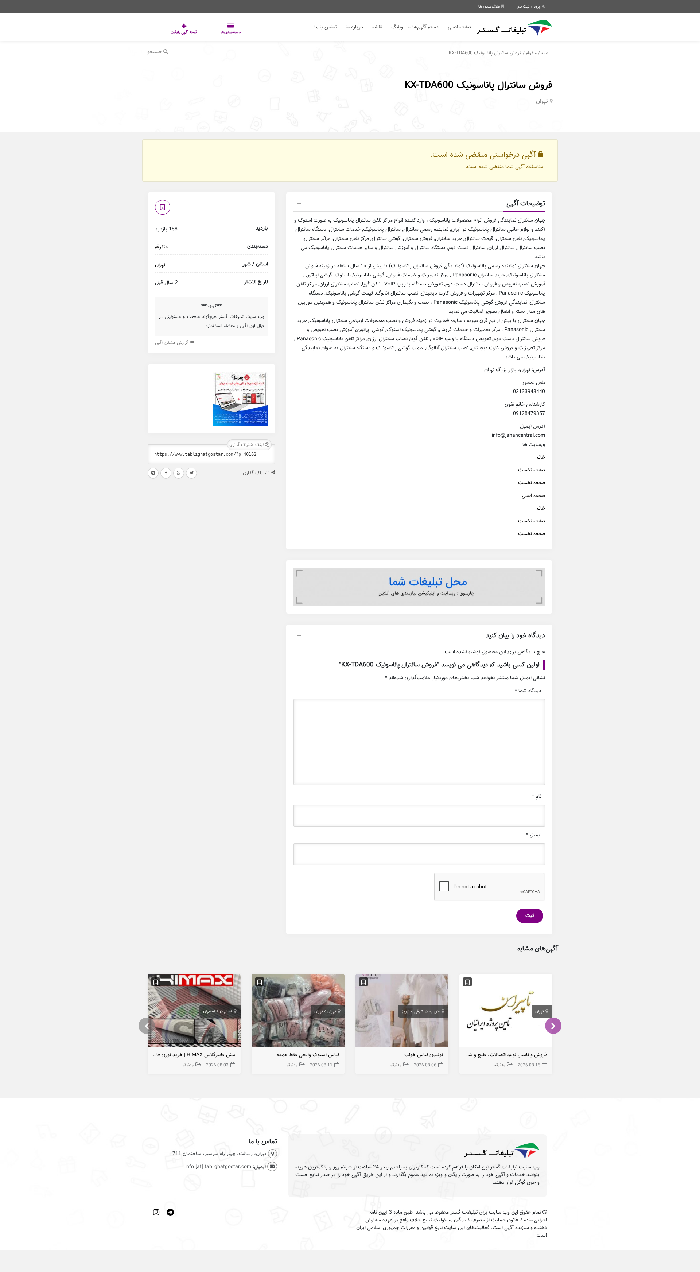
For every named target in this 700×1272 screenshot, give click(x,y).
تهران (542, 101)
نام (536, 796)
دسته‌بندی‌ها (209, 32)
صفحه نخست (531, 470)
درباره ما (354, 27)
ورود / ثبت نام (529, 6)
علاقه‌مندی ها (489, 6)
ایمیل (533, 835)
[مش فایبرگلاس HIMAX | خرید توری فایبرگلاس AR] (194, 1012)
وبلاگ (397, 27)
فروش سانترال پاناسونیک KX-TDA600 (478, 85)
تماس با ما (325, 27)
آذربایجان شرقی (427, 1011)
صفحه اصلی (459, 27)
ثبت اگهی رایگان (176, 32)
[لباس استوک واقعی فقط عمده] (298, 1012)
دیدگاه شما (528, 690)
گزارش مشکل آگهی (172, 342)
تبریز (405, 1011)
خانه (545, 53)
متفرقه (531, 53)
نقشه (377, 27)
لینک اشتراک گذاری (247, 444)
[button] (419, 204)
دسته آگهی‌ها (425, 27)
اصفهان (226, 1011)
